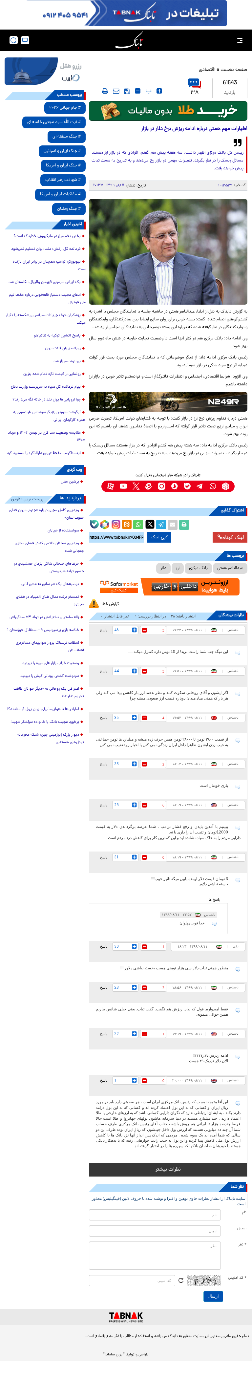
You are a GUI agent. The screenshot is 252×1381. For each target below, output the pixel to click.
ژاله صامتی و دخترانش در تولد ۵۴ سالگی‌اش (44, 617)
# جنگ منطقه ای (66, 137)
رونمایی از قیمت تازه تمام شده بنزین (52, 374)
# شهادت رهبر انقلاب (63, 180)
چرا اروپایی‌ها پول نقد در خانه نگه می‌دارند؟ (46, 400)
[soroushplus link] (174, 486)
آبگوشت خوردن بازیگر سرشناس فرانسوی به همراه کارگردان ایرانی (49, 416)
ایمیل (241, 1229)
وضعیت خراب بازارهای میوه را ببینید (50, 663)
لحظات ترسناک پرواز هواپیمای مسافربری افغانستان (50, 647)
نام (244, 1213)
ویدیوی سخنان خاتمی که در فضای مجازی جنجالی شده (49, 547)
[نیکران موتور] (168, 402)
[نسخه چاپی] (184, 525)
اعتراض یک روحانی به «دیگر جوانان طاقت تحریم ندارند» (48, 693)
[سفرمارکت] (168, 587)
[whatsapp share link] (138, 525)
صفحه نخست (233, 70)
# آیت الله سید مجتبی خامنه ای (54, 122)
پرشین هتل (70, 482)
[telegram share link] (161, 525)
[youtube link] (123, 486)
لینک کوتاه (233, 537)
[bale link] (187, 486)
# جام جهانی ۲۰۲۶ (65, 108)
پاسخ (103, 630)
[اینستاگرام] (115, 524)
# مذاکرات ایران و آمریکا (60, 194)
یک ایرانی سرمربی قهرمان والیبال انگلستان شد (45, 282)
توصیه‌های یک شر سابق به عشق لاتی (50, 584)
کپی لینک (159, 537)
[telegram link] (200, 486)
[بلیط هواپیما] (45, 71)
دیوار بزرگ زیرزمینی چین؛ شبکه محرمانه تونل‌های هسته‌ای (50, 738)
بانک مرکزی (198, 568)
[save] (127, 91)
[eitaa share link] (127, 525)
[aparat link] (110, 486)
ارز (177, 568)
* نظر (242, 1245)
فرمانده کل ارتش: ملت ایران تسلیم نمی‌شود (46, 249)
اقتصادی (207, 70)
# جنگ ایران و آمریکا (63, 165)
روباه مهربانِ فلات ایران (63, 349)
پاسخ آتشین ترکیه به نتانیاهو (57, 336)
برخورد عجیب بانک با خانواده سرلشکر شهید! (44, 722)
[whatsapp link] (213, 486)
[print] (105, 90)
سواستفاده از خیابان (63, 531)
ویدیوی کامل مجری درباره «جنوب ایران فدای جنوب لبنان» (46, 514)
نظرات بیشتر (168, 1170)
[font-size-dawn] (137, 90)
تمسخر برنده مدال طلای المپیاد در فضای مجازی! (50, 601)
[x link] (136, 486)
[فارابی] (168, 111)
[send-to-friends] (116, 90)
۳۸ (194, 93)
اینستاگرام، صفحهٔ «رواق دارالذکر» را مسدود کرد (44, 453)
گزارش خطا (110, 604)
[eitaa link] (149, 486)
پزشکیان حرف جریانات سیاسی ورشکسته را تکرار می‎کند (46, 319)
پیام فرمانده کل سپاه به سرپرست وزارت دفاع (46, 387)
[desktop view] (25, 40)
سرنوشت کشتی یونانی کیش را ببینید (49, 676)
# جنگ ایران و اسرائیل (62, 151)
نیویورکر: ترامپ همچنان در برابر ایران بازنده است (49, 265)
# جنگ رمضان (69, 209)
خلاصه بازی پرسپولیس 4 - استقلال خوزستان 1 (43, 630)
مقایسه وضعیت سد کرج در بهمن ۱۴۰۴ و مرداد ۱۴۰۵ (47, 436)
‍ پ (148, 91)
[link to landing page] (129, 40)
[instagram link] (162, 486)
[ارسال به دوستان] (173, 525)
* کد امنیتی (237, 1278)
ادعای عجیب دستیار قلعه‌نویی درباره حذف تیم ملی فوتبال (47, 299)
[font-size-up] (159, 90)
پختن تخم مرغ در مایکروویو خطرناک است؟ (47, 236)
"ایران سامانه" (114, 1355)
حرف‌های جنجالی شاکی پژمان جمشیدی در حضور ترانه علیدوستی (49, 567)
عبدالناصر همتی (230, 568)
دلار (163, 568)
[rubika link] (225, 486)
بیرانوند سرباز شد (67, 361)
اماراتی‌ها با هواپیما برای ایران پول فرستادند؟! (43, 709)
